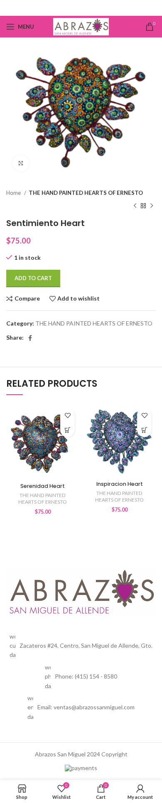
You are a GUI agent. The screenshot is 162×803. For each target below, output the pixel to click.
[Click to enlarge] (20, 163)
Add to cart (33, 278)
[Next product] (151, 205)
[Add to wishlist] (67, 415)
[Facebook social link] (81, 8)
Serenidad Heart (42, 486)
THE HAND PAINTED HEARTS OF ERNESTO (86, 192)
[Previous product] (135, 205)
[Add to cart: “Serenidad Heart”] (67, 430)
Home (14, 192)
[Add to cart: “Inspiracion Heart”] (144, 430)
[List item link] (81, 677)
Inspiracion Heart (119, 483)
